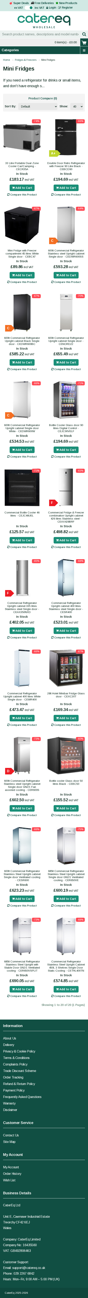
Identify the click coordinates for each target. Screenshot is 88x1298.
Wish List (9, 1180)
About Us (9, 1038)
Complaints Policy (15, 1064)
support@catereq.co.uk (28, 1268)
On (26, 7)
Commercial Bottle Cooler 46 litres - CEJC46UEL (22, 514)
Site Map (9, 1142)
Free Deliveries (44, 3)
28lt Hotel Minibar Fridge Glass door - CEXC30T (66, 695)
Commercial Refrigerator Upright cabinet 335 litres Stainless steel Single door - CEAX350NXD (22, 607)
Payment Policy (13, 1090)
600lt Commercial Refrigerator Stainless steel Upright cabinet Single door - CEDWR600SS (66, 253)
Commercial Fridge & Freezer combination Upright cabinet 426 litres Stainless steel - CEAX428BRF (66, 517)
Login (52, 7)
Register (67, 7)
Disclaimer (10, 1110)
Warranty (9, 1103)
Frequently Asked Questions (22, 1097)
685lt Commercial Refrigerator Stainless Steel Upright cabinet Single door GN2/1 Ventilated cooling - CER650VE (66, 876)
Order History (12, 1173)
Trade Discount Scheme (19, 1071)
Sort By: (10, 106)
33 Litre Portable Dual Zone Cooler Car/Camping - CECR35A (22, 166)
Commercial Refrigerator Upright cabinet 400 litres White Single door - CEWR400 (22, 696)
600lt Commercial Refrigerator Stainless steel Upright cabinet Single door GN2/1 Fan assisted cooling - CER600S (22, 785)
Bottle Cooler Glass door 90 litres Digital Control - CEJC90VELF (66, 428)
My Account (11, 1167)
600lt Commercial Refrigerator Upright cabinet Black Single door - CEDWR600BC (22, 341)
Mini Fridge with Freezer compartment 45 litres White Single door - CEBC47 (22, 253)
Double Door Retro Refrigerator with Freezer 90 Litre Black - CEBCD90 (66, 166)
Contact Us (11, 1135)
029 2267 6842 (24, 1273)
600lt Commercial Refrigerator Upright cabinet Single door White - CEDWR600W (22, 428)
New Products (68, 3)
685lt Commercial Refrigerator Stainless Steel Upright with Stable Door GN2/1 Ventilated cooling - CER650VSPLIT (22, 966)
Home (6, 60)
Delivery (8, 1045)
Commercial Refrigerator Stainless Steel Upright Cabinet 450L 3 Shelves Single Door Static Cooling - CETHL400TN (66, 966)
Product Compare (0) (42, 98)
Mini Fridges (48, 60)
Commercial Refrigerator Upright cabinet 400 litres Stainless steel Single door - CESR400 (66, 607)
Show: (64, 106)
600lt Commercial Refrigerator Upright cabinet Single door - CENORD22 (66, 341)
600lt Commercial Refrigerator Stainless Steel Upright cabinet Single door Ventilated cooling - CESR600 (22, 876)
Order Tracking (13, 1077)
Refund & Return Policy (19, 1084)
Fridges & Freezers (25, 60)
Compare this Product (23, 194)
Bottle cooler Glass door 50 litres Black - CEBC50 (66, 782)
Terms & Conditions (16, 1058)
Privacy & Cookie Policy (19, 1051)
